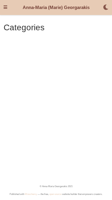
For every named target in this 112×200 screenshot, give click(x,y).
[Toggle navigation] (5, 7)
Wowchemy (31, 194)
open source (55, 194)
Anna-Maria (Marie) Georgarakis (56, 7)
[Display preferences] (105, 7)
